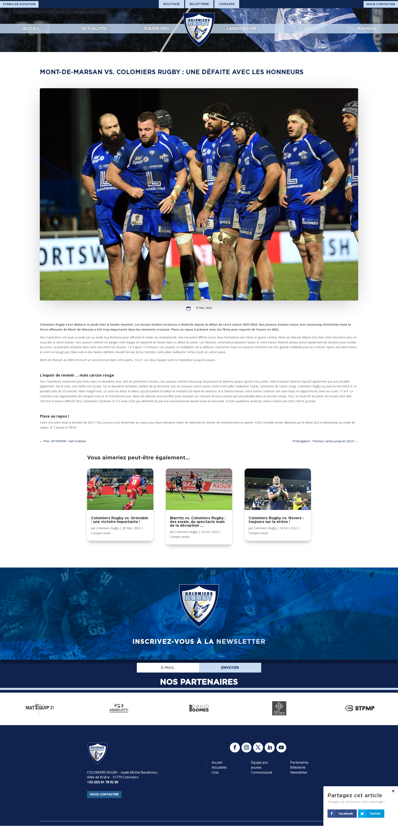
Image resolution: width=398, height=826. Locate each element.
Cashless (227, 4)
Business (366, 28)
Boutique (171, 4)
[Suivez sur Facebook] (235, 747)
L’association (241, 28)
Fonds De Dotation (19, 4)
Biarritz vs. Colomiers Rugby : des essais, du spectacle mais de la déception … (198, 522)
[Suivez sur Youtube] (281, 747)
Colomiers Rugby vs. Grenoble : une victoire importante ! (119, 520)
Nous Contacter (380, 4)
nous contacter (104, 794)
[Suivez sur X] (258, 747)
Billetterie (199, 4)
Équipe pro (156, 28)
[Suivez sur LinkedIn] (270, 747)
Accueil (31, 28)
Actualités (94, 28)
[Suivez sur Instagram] (246, 747)
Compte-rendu (100, 533)
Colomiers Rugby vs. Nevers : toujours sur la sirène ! (276, 520)
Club (304, 28)
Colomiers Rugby (107, 528)
